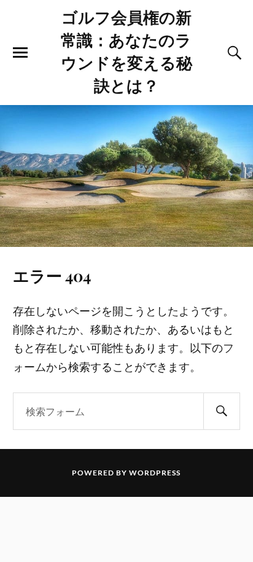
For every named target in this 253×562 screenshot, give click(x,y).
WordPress (155, 472)
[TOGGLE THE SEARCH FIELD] (232, 52)
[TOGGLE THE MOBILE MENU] (20, 52)
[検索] (221, 411)
